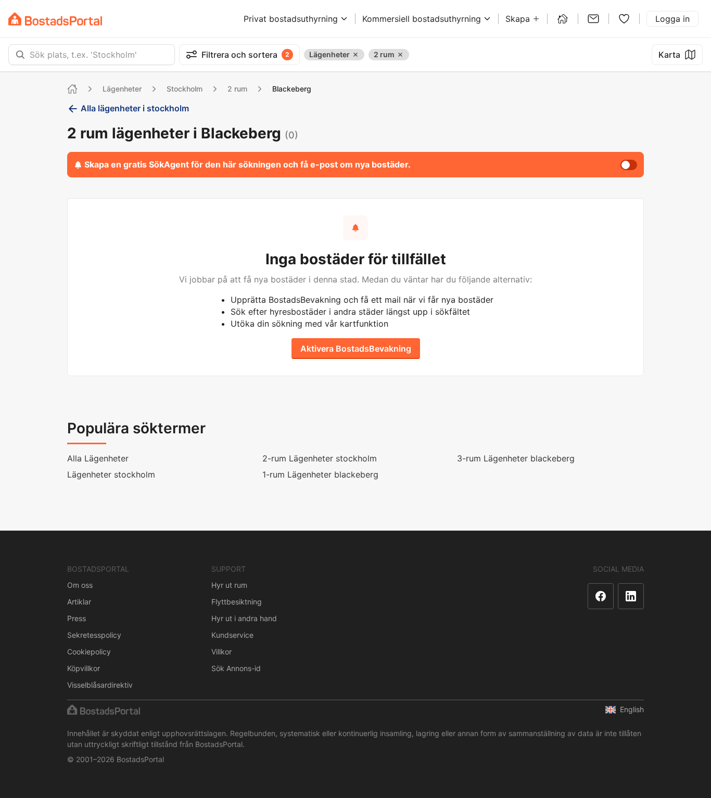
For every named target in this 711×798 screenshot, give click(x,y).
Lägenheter (122, 88)
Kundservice (232, 634)
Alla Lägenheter (98, 458)
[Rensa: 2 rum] (400, 54)
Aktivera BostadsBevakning (355, 348)
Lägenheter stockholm (111, 474)
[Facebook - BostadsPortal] (601, 596)
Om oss (80, 585)
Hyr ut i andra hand (244, 618)
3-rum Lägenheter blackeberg (516, 458)
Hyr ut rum (229, 585)
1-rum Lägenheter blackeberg (320, 474)
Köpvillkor (83, 668)
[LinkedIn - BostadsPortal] (631, 596)
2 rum (237, 88)
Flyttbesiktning (236, 601)
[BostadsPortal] (55, 19)
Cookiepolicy (89, 651)
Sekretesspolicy (94, 634)
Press (76, 618)
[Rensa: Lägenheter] (355, 54)
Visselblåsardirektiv (100, 684)
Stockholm (184, 88)
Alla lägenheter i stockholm (135, 108)
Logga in (672, 19)
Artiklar (79, 601)
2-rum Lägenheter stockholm (319, 458)
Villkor (221, 651)
